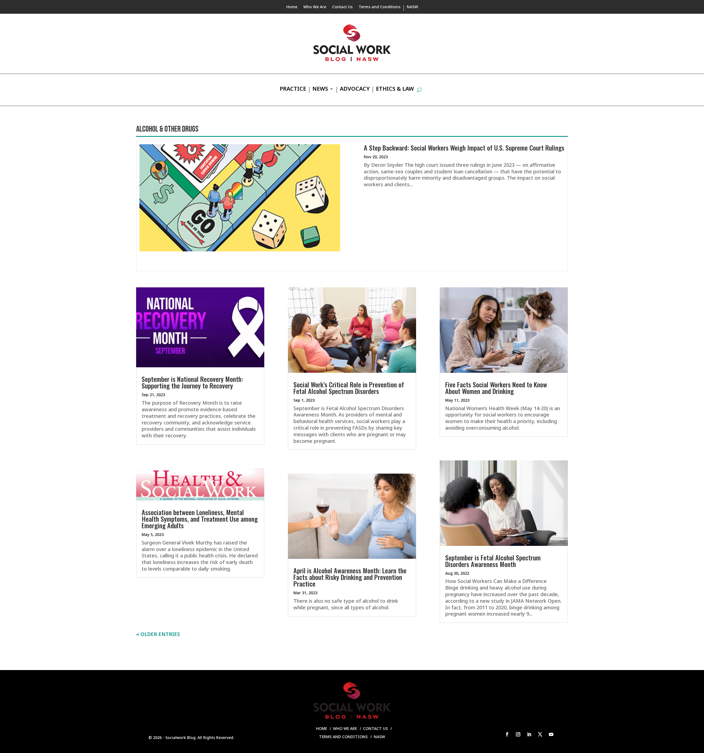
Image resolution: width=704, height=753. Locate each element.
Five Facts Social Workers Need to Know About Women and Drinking (496, 387)
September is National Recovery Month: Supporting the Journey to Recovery (192, 382)
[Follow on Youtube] (551, 734)
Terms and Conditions (379, 7)
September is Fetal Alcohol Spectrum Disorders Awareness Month (493, 560)
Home (291, 7)
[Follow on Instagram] (518, 734)
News (320, 89)
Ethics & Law (395, 89)
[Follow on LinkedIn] (529, 734)
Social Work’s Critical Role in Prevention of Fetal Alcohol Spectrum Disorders (348, 387)
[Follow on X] (540, 734)
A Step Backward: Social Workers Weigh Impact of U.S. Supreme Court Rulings (464, 147)
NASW (412, 7)
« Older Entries (158, 634)
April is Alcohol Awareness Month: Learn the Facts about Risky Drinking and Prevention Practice (349, 576)
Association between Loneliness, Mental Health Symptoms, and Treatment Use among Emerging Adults (200, 518)
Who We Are (314, 7)
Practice (293, 89)
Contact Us (342, 7)
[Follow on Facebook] (507, 734)
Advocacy (355, 89)
